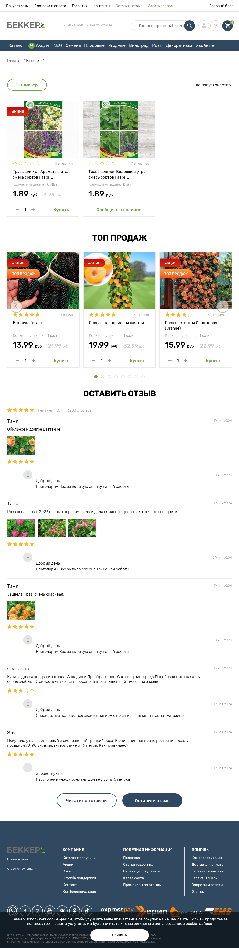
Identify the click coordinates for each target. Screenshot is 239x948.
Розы (157, 45)
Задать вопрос (160, 6)
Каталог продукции (79, 858)
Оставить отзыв (129, 6)
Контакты (101, 6)
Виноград (139, 45)
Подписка (131, 858)
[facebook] (25, 910)
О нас (67, 871)
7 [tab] (136, 376)
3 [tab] (109, 376)
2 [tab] (102, 376)
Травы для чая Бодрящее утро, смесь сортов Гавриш (117, 174)
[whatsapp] (12, 910)
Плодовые (94, 45)
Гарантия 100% (204, 878)
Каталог (16, 45)
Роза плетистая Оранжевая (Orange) (191, 325)
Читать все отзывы (87, 800)
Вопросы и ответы (207, 885)
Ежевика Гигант (28, 322)
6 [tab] (129, 376)
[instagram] (37, 910)
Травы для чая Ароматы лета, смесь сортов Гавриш (40, 174)
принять (119, 935)
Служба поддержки (79, 878)
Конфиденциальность (81, 891)
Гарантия (80, 6)
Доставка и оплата (50, 6)
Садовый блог (221, 6)
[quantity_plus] (33, 209)
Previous (16, 306)
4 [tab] (116, 376)
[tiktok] (86, 910)
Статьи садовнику (138, 864)
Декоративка (179, 45)
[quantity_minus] (17, 209)
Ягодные (117, 45)
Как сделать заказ (207, 858)
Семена (73, 45)
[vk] (62, 910)
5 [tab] (123, 376)
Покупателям (17, 6)
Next (223, 306)
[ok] (74, 910)
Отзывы (198, 891)
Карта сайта (133, 878)
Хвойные (205, 45)
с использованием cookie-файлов (182, 923)
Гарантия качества (207, 871)
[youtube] (49, 910)
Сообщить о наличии (119, 209)
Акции (42, 45)
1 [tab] (96, 376)
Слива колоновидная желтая (116, 322)
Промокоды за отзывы (142, 885)
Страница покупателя (141, 871)
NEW (57, 45)
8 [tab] (143, 376)
